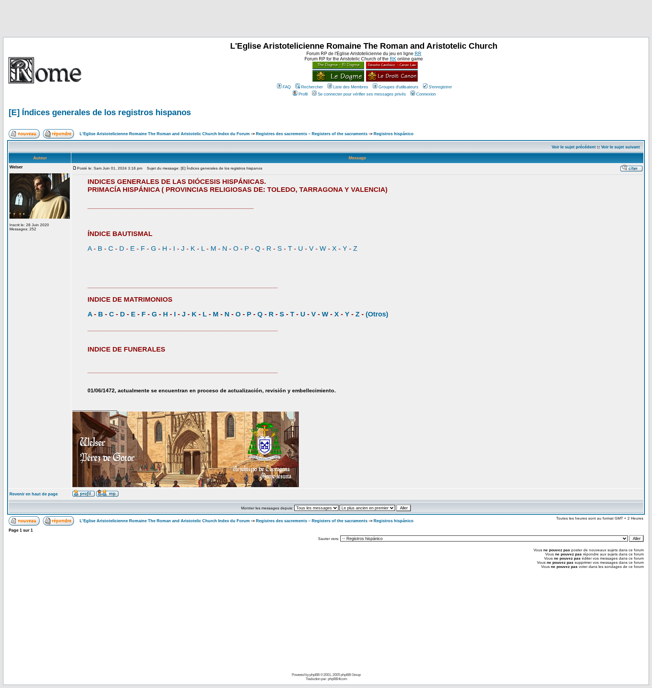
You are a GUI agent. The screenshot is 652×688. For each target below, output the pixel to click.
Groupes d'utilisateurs (398, 87)
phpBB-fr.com (337, 679)
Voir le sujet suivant (620, 147)
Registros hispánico (394, 133)
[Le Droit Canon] (391, 80)
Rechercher (312, 87)
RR (418, 53)
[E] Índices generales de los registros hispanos (100, 112)
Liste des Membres (350, 87)
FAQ (287, 87)
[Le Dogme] (338, 80)
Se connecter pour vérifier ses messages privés (362, 94)
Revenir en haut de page (33, 494)
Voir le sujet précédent (574, 147)
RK (393, 59)
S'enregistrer (440, 87)
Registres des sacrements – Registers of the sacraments (312, 133)
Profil (303, 94)
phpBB (314, 675)
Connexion (426, 94)
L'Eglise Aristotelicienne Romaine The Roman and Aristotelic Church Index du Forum (165, 133)
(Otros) (377, 314)
